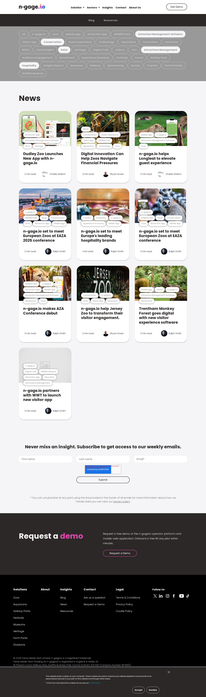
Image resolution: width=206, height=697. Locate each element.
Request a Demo (120, 553)
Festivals (122, 57)
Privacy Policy (124, 604)
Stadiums (19, 644)
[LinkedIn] (162, 597)
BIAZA (26, 50)
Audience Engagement (37, 57)
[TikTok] (189, 597)
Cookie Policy (124, 611)
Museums (76, 65)
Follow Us (158, 589)
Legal (120, 589)
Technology (106, 42)
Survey (135, 65)
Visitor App (29, 42)
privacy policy (121, 501)
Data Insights (45, 50)
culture (120, 50)
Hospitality (29, 65)
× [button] (168, 672)
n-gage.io (39, 34)
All (23, 34)
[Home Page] (32, 7)
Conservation (52, 42)
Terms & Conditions (128, 597)
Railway (95, 65)
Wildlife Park (122, 34)
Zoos (55, 34)
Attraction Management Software (160, 34)
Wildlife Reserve (32, 73)
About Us (135, 7)
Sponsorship (115, 65)
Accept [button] (138, 690)
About (45, 589)
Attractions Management (160, 50)
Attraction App (97, 34)
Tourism (152, 65)
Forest (139, 57)
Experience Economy (95, 57)
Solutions (20, 589)
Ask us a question (94, 597)
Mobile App (73, 34)
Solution (76, 7)
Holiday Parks (21, 611)
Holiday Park (158, 57)
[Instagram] (169, 597)
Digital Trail (100, 50)
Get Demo (176, 7)
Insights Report (53, 65)
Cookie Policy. (95, 683)
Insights (107, 7)
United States (174, 65)
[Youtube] (182, 597)
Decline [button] (153, 690)
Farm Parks (20, 638)
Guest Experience (80, 42)
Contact (120, 7)
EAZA (64, 50)
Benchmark (67, 57)
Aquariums (128, 42)
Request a (51, 536)
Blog (91, 20)
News (29, 98)
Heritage (80, 50)
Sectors (92, 7)
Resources (111, 20)
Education (171, 42)
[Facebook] (176, 597)
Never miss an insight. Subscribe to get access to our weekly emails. (103, 447)
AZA (134, 50)
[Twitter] (155, 597)
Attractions (150, 42)
